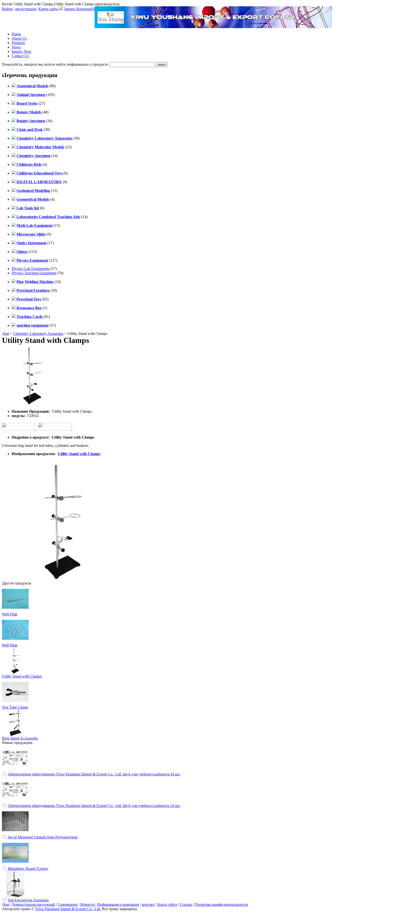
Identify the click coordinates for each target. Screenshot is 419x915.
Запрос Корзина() (79, 9)
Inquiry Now (22, 51)
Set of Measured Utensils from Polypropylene (43, 837)
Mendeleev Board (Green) (28, 869)
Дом (5, 333)
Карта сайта (48, 9)
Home (16, 34)
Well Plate (9, 614)
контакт (148, 904)
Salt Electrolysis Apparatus (28, 900)
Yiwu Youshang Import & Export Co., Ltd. (68, 909)
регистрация (25, 9)
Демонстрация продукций (33, 904)
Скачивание (68, 904)
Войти (7, 9)
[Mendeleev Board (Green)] (15, 865)
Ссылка (186, 904)
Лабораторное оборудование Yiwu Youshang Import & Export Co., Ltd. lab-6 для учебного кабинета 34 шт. (94, 774)
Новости (87, 904)
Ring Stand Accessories (20, 738)
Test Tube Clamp (15, 707)
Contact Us (20, 56)
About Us (19, 38)
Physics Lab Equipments (30, 269)
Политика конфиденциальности (221, 904)
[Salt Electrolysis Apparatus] (15, 896)
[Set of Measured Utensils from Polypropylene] (15, 833)
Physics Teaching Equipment (34, 273)
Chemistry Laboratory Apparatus (38, 333)
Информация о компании (118, 904)
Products (18, 43)
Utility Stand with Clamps (79, 454)
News (16, 47)
